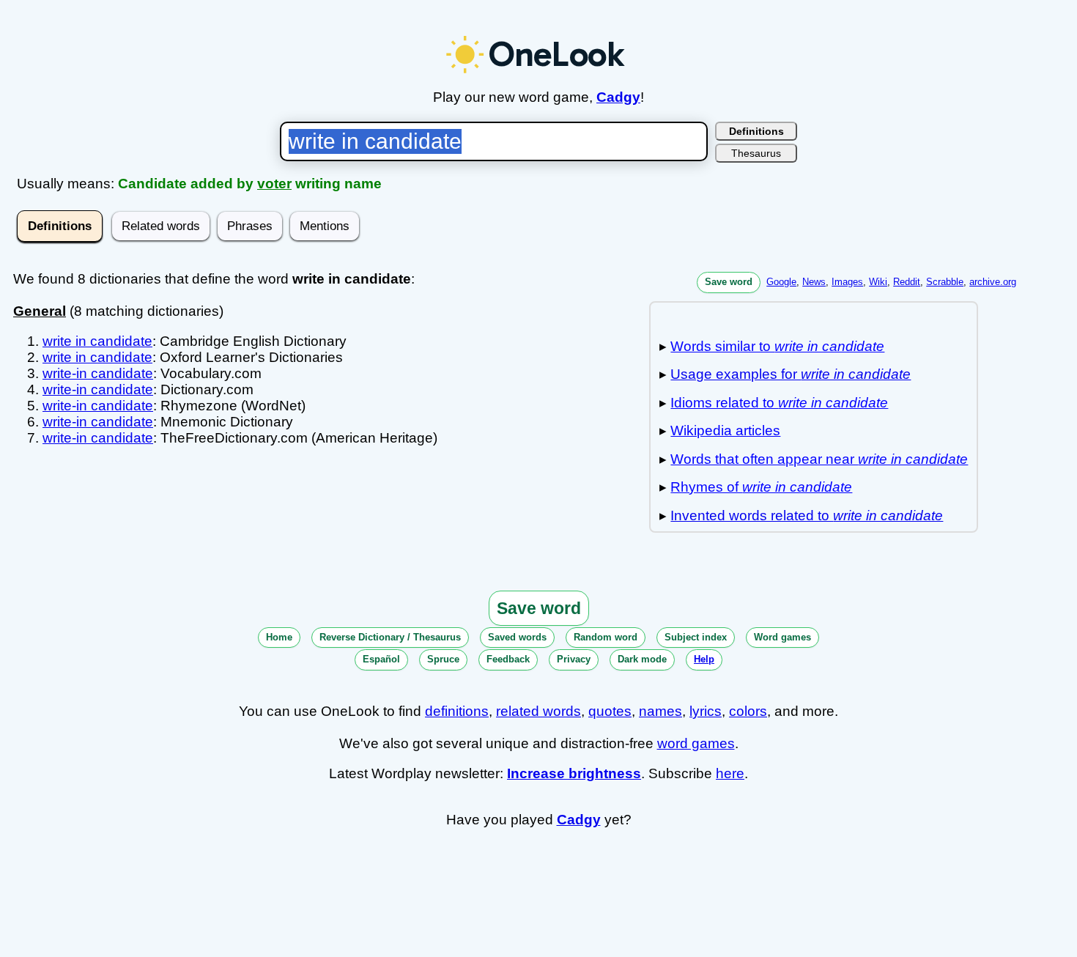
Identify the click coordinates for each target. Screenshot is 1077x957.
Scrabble (944, 281)
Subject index (696, 637)
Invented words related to (806, 515)
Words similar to (777, 346)
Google (781, 281)
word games (696, 743)
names (660, 711)
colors (748, 711)
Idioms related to (779, 402)
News (814, 281)
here (730, 773)
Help (704, 659)
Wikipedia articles (725, 430)
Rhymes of (761, 487)
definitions (457, 711)
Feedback (508, 659)
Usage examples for (790, 374)
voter (274, 183)
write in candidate (97, 341)
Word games (782, 637)
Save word (728, 281)
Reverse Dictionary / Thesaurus (390, 637)
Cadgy (618, 97)
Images (847, 281)
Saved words (517, 637)
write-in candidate (97, 373)
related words (538, 711)
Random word (605, 637)
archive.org (992, 281)
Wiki (878, 281)
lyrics (705, 711)
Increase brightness (574, 773)
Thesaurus (756, 153)
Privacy (574, 659)
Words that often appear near (819, 459)
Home (279, 637)
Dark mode (642, 659)
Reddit (906, 281)
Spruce (443, 659)
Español (381, 659)
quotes (610, 711)
